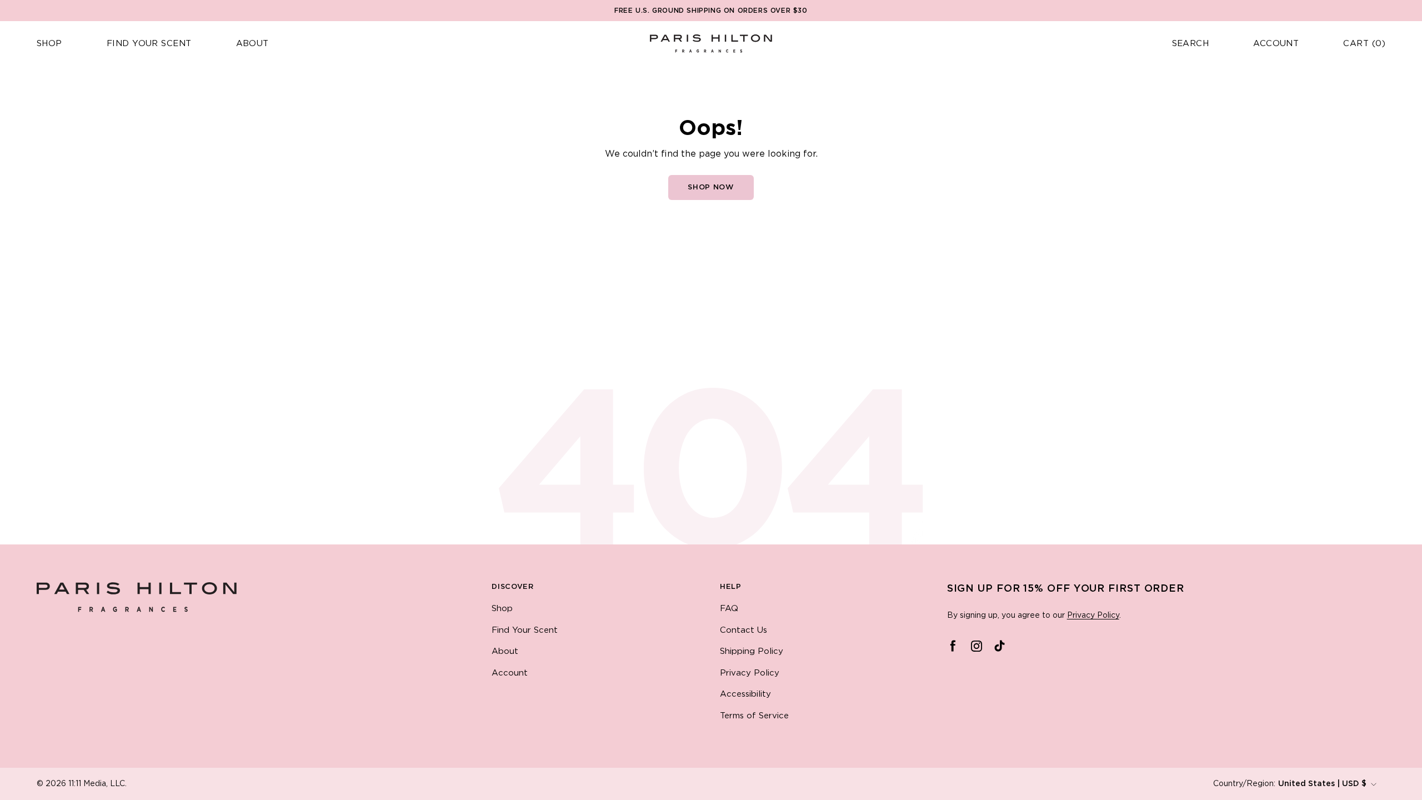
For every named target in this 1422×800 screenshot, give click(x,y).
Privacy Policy (1093, 615)
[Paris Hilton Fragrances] (711, 43)
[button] (49, 44)
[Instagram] (976, 646)
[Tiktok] (1000, 646)
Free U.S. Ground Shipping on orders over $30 (710, 11)
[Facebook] (953, 646)
